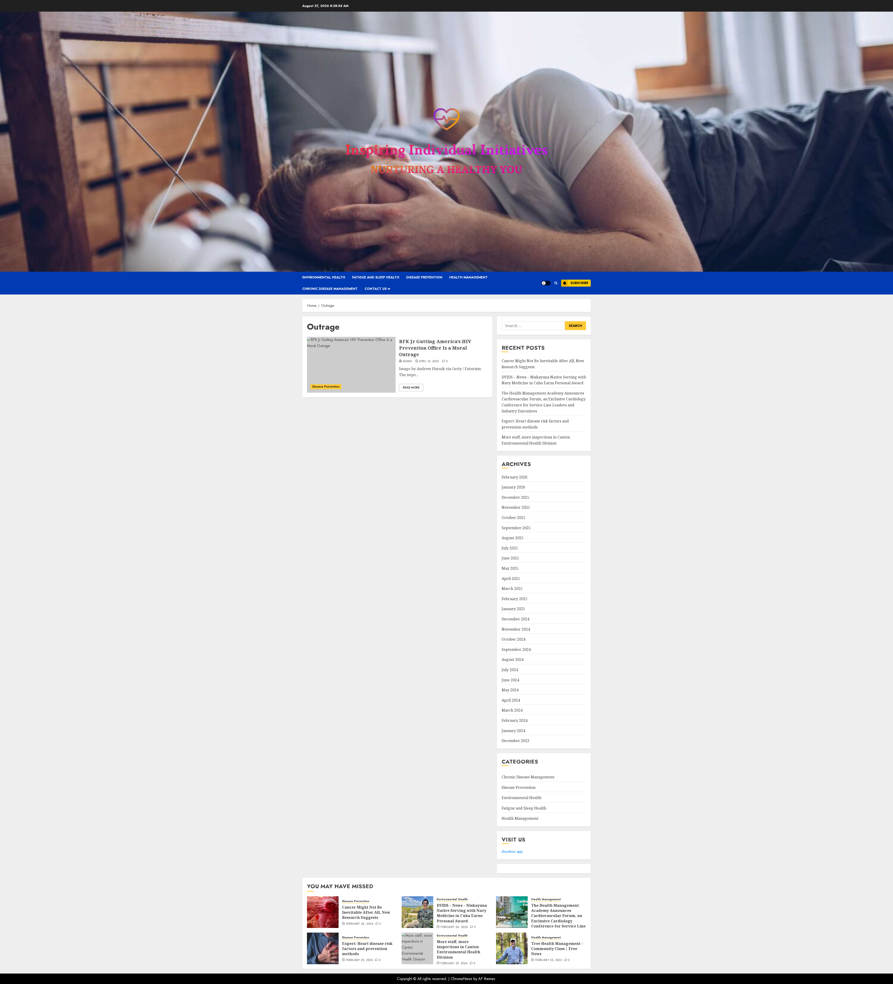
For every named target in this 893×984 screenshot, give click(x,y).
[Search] (556, 283)
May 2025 (510, 568)
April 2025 (511, 578)
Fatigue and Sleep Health (375, 277)
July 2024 (510, 669)
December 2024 (515, 619)
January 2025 (513, 608)
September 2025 (516, 527)
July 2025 (510, 548)
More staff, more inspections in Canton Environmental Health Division (458, 949)
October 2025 (513, 517)
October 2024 (513, 639)
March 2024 (512, 710)
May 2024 (510, 690)
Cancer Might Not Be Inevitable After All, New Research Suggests (366, 912)
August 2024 (512, 659)
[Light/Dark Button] (546, 283)
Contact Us (376, 288)
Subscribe (579, 283)
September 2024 (516, 649)
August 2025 (512, 537)
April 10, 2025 (429, 361)
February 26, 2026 (359, 924)
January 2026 (513, 487)
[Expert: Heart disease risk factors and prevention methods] (323, 948)
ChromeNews (461, 978)
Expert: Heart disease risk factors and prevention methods (367, 949)
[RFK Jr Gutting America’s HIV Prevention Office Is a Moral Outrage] (351, 365)
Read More (411, 387)
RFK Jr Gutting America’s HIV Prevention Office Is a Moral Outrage (435, 348)
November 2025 (516, 507)
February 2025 (514, 598)
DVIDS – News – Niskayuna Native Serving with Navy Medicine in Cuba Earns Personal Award (462, 913)
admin (407, 361)
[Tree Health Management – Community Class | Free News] (512, 948)
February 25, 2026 (359, 960)
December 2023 (515, 740)
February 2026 (514, 477)
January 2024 (513, 730)
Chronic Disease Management (330, 288)
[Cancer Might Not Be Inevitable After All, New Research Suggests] (323, 912)
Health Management (468, 277)
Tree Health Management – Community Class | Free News (557, 949)
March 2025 (512, 588)
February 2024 (514, 720)
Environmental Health (323, 277)
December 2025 (515, 497)
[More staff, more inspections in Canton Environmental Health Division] (417, 948)
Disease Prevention (424, 277)
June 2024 (510, 680)
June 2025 (510, 558)
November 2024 (516, 629)
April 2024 (511, 700)
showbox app (512, 851)
